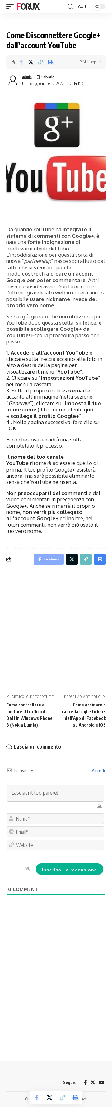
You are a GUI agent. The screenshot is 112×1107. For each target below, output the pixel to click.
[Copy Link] (40, 62)
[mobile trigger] (11, 6)
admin (27, 76)
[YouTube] (101, 1082)
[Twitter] (93, 1082)
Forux (28, 6)
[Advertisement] (56, 631)
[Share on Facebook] (21, 62)
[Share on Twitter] (30, 62)
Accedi (98, 770)
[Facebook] (85, 1082)
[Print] (50, 62)
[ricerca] (70, 6)
